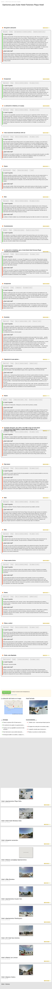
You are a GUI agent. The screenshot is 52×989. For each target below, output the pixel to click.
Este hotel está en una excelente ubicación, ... (13, 731)
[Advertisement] (25, 72)
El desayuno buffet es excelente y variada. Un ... (14, 734)
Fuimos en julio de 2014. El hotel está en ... (12, 722)
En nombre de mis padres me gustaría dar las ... (14, 725)
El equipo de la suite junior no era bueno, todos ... (39, 726)
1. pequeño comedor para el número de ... (37, 729)
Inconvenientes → (31, 719)
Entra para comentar (13, 694)
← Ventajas (4, 719)
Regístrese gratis (6, 692)
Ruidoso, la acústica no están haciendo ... (37, 731)
